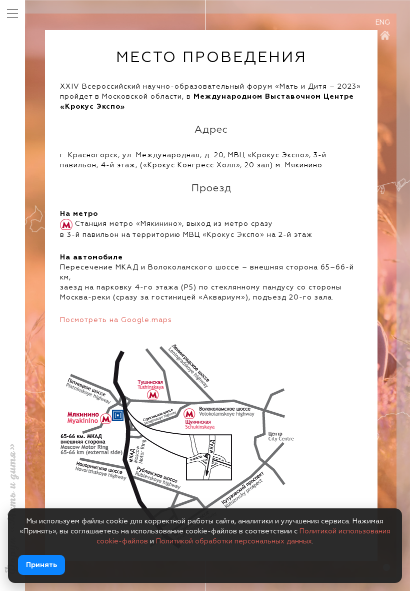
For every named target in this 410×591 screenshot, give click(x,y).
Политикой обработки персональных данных (234, 541)
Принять (41, 564)
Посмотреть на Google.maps (116, 320)
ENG (383, 22)
